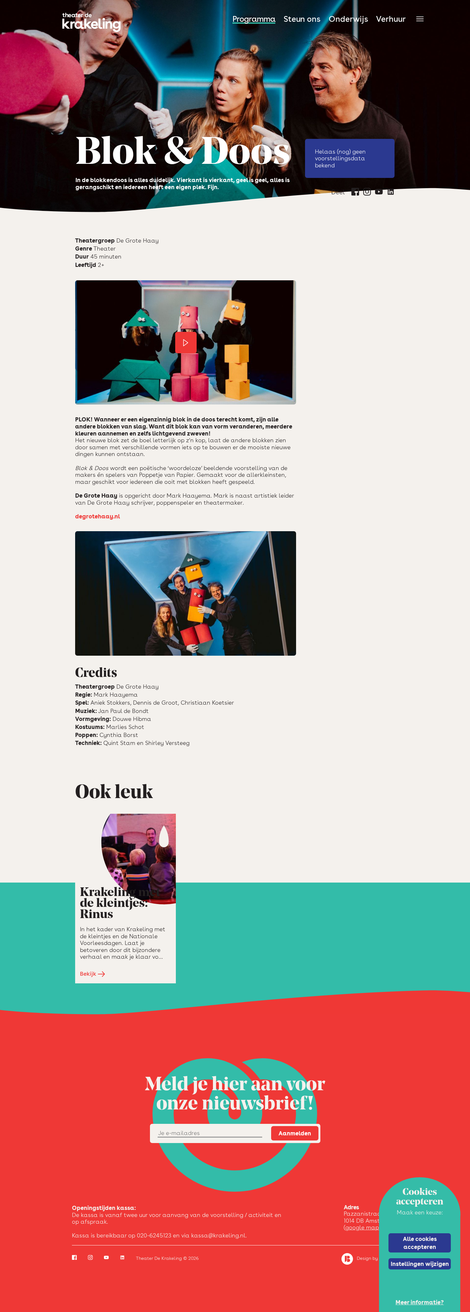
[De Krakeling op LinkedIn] (391, 193)
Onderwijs (348, 19)
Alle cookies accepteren (420, 1242)
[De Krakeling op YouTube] (379, 193)
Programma (253, 19)
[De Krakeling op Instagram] (367, 193)
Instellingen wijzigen (420, 1263)
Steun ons (302, 19)
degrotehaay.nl (97, 516)
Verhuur (391, 19)
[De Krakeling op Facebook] (355, 193)
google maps (363, 1227)
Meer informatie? (420, 1302)
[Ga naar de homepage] (91, 22)
